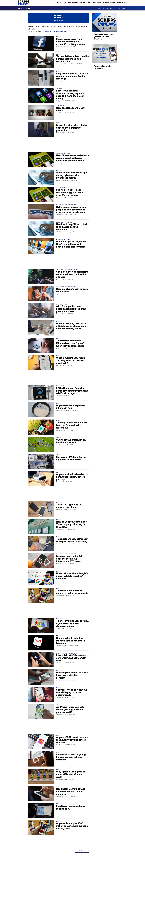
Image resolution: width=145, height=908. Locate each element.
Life (99, 8)
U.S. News (67, 3)
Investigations (103, 3)
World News (91, 3)
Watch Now (121, 3)
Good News (112, 8)
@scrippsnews (29, 8)
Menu (59, 3)
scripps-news (24, 8)
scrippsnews (19, 8)
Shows (113, 3)
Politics (75, 3)
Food (106, 8)
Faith (102, 8)
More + (124, 8)
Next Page (82, 851)
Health (82, 3)
